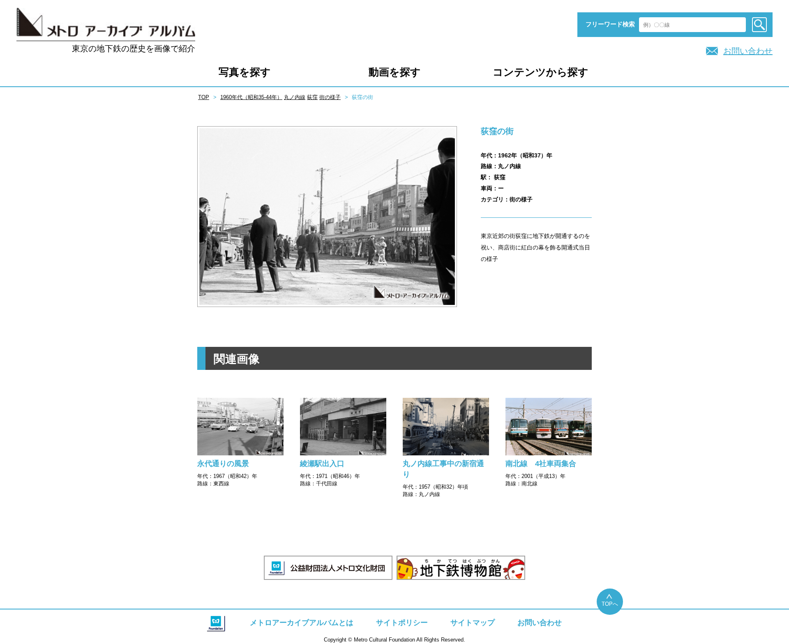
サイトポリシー (402, 623)
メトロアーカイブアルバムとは (301, 623)
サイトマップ (472, 623)
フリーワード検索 (610, 24)
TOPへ (610, 604)
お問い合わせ (748, 50)
